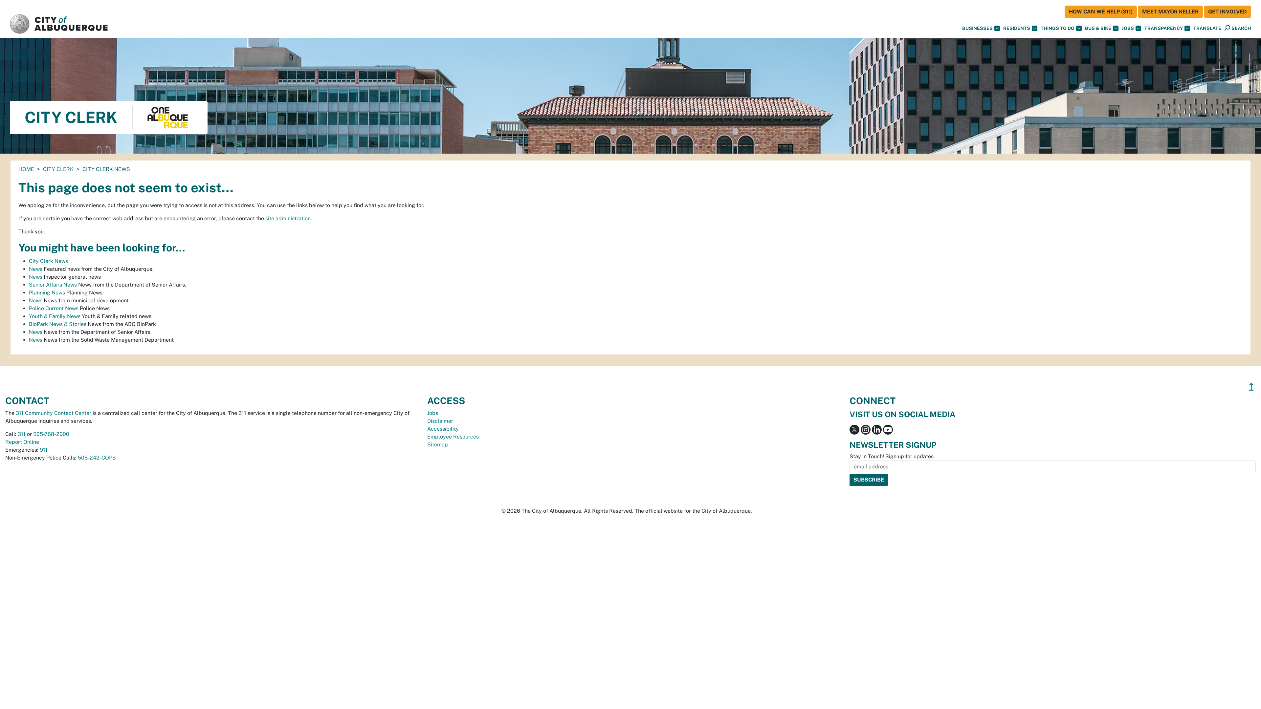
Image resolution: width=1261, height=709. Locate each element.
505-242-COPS (97, 458)
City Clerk (58, 169)
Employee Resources (453, 437)
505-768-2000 (51, 434)
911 (44, 450)
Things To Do (1057, 28)
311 (22, 434)
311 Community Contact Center (53, 413)
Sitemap (437, 444)
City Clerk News (48, 261)
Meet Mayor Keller (1170, 12)
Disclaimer (440, 421)
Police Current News (53, 308)
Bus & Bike (1098, 28)
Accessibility (443, 429)
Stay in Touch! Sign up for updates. (892, 456)
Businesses (977, 28)
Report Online (22, 442)
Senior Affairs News (53, 285)
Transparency (1163, 28)
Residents (1016, 28)
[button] (1207, 28)
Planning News (47, 293)
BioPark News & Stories (57, 324)
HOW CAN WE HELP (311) (1101, 12)
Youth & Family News (54, 316)
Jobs (1128, 28)
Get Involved (1227, 12)
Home (26, 169)
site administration (288, 218)
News (35, 269)
